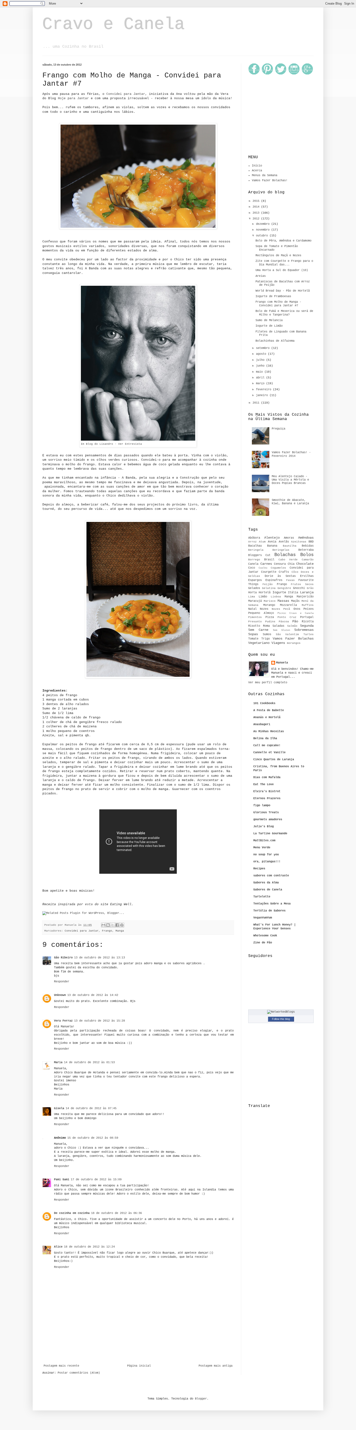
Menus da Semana (264, 175)
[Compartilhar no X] (112, 925)
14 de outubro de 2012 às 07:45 (91, 1108)
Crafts (284, 572)
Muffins (308, 605)
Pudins (270, 621)
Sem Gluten (281, 630)
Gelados (254, 588)
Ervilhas (307, 576)
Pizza (269, 617)
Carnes (266, 564)
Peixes (308, 609)
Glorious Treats (266, 812)
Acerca (257, 170)
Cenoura (280, 564)
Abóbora (254, 538)
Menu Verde (261, 847)
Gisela (59, 1108)
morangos (294, 643)
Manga (120, 930)
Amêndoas (306, 538)
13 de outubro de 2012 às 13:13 (99, 957)
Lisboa (276, 596)
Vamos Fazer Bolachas (293, 638)
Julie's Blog (263, 826)
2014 (257, 207)
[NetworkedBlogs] (281, 1012)
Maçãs (295, 601)
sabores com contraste (271, 875)
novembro (263, 230)
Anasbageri (261, 724)
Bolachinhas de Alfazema (274, 341)
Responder (61, 981)
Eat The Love (263, 784)
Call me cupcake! (266, 745)
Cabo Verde (288, 559)
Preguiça (278, 428)
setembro (263, 348)
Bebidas (308, 546)
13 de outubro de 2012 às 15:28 (99, 1021)
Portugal (307, 617)
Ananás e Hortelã (266, 717)
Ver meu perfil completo (267, 682)
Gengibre (284, 588)
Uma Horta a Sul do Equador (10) (281, 270)
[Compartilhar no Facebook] (117, 925)
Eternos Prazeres (266, 798)
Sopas (253, 634)
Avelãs (284, 541)
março (261, 383)
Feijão (268, 584)
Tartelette (261, 896)
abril (261, 377)
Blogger (201, 1398)
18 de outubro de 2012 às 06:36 (116, 1213)
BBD (311, 541)
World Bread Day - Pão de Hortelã (282, 291)
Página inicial (139, 1366)
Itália (293, 592)
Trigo (265, 638)
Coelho (263, 568)
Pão (295, 621)
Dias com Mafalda (266, 777)
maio (260, 372)
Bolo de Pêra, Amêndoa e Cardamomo (283, 240)
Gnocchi (299, 588)
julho (261, 360)
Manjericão (305, 596)
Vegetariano (259, 643)
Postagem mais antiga (215, 1366)
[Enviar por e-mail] (103, 925)
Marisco (270, 601)
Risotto (254, 626)
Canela (253, 564)
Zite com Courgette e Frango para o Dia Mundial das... (284, 262)
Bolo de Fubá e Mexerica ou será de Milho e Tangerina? (284, 312)
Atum (262, 541)
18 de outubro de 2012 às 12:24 (89, 1247)
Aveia (272, 541)
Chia (291, 564)
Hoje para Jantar (73, 98)
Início (257, 165)
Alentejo (272, 538)
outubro (263, 235)
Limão (263, 596)
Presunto (255, 621)
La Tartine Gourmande (270, 833)
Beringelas (280, 550)
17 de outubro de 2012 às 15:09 (96, 1179)
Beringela (255, 550)
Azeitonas (298, 541)
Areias (260, 276)
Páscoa (284, 621)
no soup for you (266, 854)
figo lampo (261, 805)
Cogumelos (278, 567)
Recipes (259, 868)
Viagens (278, 643)
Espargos (255, 580)
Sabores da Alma (266, 882)
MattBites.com (264, 840)
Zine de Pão (262, 942)
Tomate (253, 638)
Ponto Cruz (287, 617)
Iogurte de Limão (269, 326)
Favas (290, 580)
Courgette (268, 572)
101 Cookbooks (264, 703)
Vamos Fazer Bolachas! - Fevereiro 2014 (291, 454)
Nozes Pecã (281, 609)
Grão (310, 588)
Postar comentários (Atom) (79, 1373)
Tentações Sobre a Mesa (272, 903)
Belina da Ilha (265, 738)
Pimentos (255, 617)
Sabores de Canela (267, 889)
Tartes (308, 634)
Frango (107, 930)
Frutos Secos (302, 584)
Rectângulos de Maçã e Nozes (278, 255)
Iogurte (279, 592)
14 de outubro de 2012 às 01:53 (89, 1062)
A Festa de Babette (268, 710)
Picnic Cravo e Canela (296, 613)
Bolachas (285, 554)
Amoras (289, 538)
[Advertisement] (138, 1351)
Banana (272, 546)
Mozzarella (288, 605)
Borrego (254, 559)
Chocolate (305, 564)
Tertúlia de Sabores (269, 910)
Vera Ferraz (63, 1021)
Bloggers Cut (259, 555)
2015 (257, 201)
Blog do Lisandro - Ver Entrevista (114, 444)
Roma (266, 626)
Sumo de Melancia (269, 320)
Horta (252, 592)
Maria (58, 1062)
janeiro (263, 395)
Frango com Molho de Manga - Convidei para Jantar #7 (278, 303)
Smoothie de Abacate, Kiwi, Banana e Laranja (290, 501)
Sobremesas (304, 630)
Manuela (282, 662)
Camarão (308, 559)
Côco (295, 572)
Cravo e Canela (113, 24)
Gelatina (269, 588)
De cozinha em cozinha (72, 1213)
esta (89, 904)
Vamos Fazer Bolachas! (269, 180)
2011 (257, 403)
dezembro (263, 224)
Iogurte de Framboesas (273, 296)
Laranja (307, 592)
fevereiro (264, 389)
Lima (251, 596)
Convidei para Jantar (125, 94)
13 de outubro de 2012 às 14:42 (92, 995)
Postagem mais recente (61, 1366)
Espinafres (273, 580)
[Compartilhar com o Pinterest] (121, 925)
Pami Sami (61, 1179)
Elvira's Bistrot (266, 791)
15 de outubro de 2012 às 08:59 (92, 1138)
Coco (251, 568)
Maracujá (255, 601)
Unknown (60, 995)
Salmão (292, 626)
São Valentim (287, 634)
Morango (269, 605)
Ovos (297, 609)
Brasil (269, 559)
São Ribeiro (63, 957)
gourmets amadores (267, 819)
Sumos (267, 634)
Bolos (307, 554)
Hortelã (265, 592)
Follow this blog (281, 1018)
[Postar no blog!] (108, 925)
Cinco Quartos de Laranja (273, 759)
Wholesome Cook (265, 935)
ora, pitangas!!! (266, 861)
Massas (283, 601)
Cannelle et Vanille (269, 752)
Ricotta (308, 621)
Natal (252, 609)
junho (261, 366)
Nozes (264, 609)
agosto (262, 354)
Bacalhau (255, 546)
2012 (257, 218)
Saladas (278, 626)
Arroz (252, 541)
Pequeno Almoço (261, 613)
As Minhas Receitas (268, 731)
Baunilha (289, 545)
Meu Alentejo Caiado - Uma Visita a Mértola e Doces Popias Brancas (290, 480)
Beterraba (306, 550)
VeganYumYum (262, 917)
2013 (257, 213)
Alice (58, 1247)
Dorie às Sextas (280, 576)
